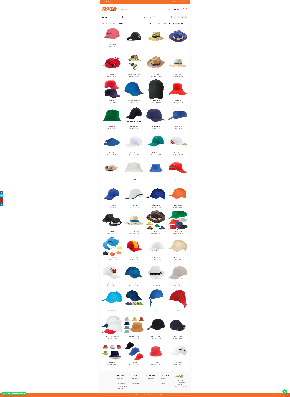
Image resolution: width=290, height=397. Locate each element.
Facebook (163, 381)
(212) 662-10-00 (181, 382)
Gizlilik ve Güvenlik (136, 378)
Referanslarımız (150, 378)
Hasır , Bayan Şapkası (134, 231)
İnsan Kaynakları (121, 381)
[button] (284, 391)
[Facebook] (1, 192)
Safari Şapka (178, 100)
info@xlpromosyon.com (181, 386)
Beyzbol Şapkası (156, 100)
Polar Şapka (112, 100)
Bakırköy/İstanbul (181, 380)
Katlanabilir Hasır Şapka (134, 74)
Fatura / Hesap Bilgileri (122, 386)
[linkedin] (1, 204)
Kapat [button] (287, 395)
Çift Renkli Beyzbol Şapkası (112, 336)
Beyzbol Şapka (112, 44)
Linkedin (163, 383)
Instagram (163, 378)
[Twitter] (1, 195)
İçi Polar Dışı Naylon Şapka (155, 179)
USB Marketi (149, 381)
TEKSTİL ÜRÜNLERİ (113, 23)
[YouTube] (1, 201)
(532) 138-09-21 (184, 1)
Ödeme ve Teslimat (136, 381)
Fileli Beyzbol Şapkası (134, 48)
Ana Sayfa (104, 23)
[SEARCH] (169, 9)
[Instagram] (1, 198)
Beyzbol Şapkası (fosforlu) (134, 100)
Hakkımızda (120, 378)
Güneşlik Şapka (178, 126)
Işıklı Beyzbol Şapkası (156, 336)
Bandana (156, 310)
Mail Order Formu (121, 388)
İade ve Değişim (135, 383)
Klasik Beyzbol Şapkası (134, 310)
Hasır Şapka (156, 48)
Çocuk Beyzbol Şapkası (134, 283)
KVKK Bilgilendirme (121, 383)
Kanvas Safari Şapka (134, 336)
